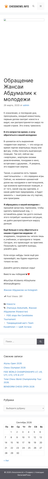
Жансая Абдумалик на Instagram (20, 290)
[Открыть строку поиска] (33, 6)
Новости (11, 304)
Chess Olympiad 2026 (15, 367)
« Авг (6, 460)
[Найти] (40, 342)
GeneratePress (24, 475)
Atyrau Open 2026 (13, 363)
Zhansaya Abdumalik (17, 308)
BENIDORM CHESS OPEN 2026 (19, 386)
